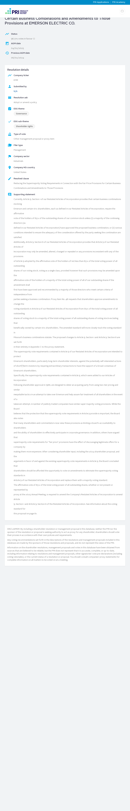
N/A (15, 91)
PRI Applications (101, 2)
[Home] (16, 11)
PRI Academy (118, 2)
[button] (122, 11)
